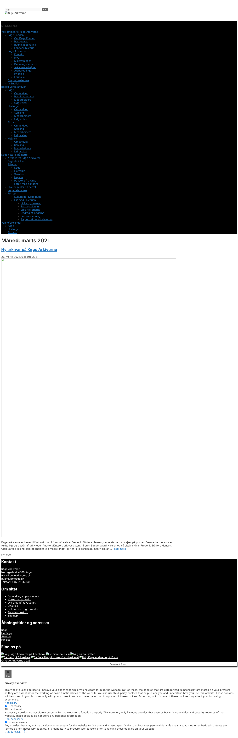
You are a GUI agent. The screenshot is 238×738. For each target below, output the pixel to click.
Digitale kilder (16, 161)
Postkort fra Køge (25, 180)
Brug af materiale (18, 80)
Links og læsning (31, 203)
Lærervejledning (30, 216)
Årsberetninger (23, 70)
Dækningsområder (25, 64)
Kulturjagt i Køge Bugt (27, 196)
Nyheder (6, 554)
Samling (19, 112)
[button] (9, 26)
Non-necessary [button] (14, 719)
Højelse (18, 177)
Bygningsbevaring (25, 44)
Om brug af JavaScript (22, 602)
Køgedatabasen (17, 190)
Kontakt (19, 54)
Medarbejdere (22, 99)
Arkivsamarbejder (25, 67)
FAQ (16, 57)
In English (13, 83)
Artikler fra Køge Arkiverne (24, 158)
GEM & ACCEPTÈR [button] (16, 731)
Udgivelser (20, 103)
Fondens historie (24, 48)
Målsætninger (22, 60)
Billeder (12, 164)
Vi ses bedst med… (19, 599)
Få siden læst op (18, 612)
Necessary (15, 706)
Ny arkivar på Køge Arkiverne (29, 249)
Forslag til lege (30, 206)
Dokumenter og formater (23, 609)
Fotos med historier (26, 183)
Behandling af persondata (23, 596)
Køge (17, 167)
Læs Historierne (30, 209)
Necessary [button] (11, 702)
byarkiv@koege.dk (12, 578)
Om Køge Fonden (24, 38)
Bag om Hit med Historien (36, 219)
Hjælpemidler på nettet (22, 187)
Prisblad (19, 73)
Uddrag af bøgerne (32, 213)
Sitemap (13, 615)
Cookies (13, 605)
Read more (119, 548)
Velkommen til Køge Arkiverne (19, 31)
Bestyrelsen (21, 41)
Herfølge (19, 170)
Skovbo (19, 174)
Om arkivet (21, 93)
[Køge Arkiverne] (15, 13)
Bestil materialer (24, 96)
